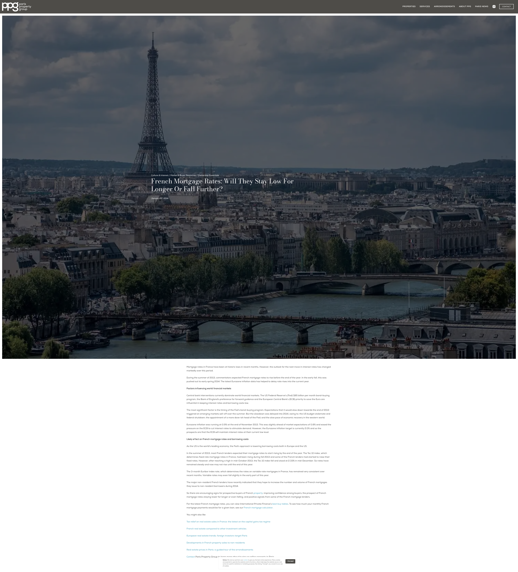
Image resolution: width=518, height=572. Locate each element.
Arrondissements (444, 7)
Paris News (481, 7)
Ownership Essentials (208, 176)
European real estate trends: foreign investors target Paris (217, 536)
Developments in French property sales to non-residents (216, 543)
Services (425, 7)
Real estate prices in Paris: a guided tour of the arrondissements (220, 550)
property (258, 493)
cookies (245, 560)
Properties (409, 7)
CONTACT (506, 7)
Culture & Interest (159, 176)
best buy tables (280, 504)
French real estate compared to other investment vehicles (216, 529)
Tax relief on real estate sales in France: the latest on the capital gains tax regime (228, 522)
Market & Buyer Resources (183, 176)
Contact (191, 557)
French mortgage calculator (258, 508)
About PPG (465, 7)
